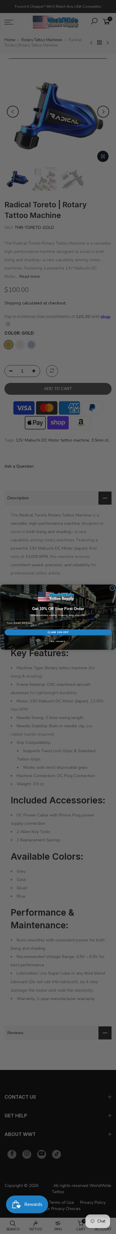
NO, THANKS (58, 641)
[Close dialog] (112, 588)
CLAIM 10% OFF (58, 632)
